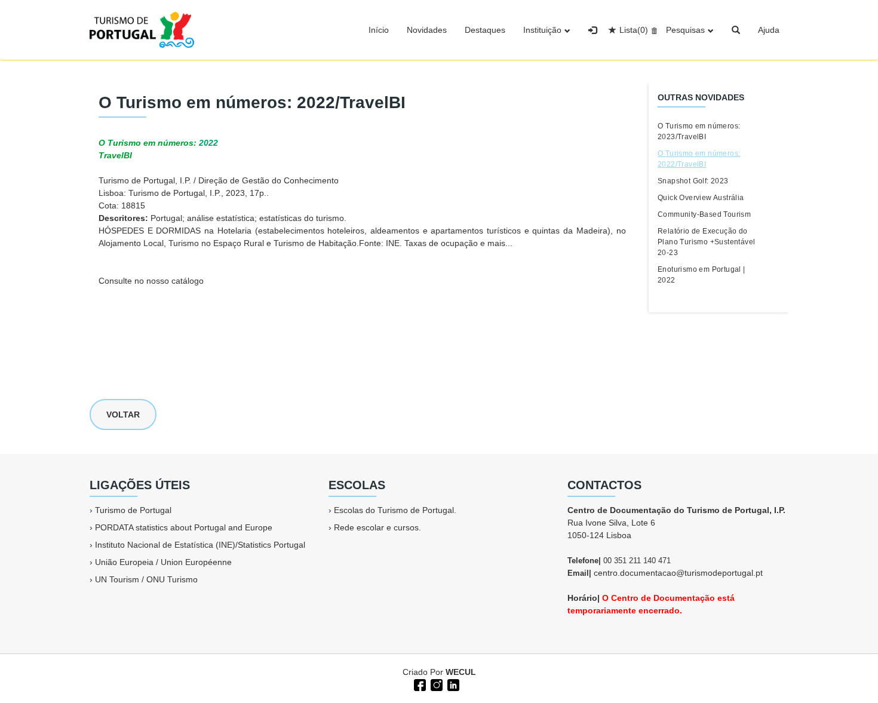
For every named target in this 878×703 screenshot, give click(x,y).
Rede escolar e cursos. (377, 527)
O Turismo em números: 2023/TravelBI (699, 131)
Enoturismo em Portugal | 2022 (701, 274)
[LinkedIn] (452, 684)
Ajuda (768, 30)
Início (379, 30)
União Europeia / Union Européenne (163, 562)
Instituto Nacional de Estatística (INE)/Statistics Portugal (200, 544)
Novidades (427, 30)
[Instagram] (435, 684)
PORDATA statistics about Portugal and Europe (183, 527)
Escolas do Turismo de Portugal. (395, 510)
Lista (633, 30)
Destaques (485, 30)
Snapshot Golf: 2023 (693, 181)
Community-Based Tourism (704, 214)
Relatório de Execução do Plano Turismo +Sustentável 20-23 (706, 242)
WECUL (461, 672)
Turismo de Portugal (133, 510)
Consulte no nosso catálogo (151, 281)
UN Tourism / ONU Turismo (146, 579)
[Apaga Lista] (652, 30)
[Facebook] (418, 684)
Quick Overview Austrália (701, 198)
